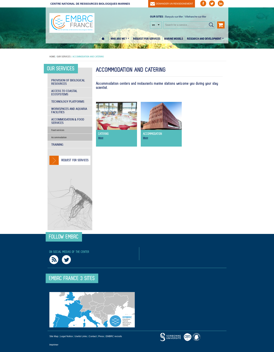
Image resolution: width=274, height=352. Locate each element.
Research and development (204, 38)
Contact (93, 336)
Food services (57, 130)
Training (57, 144)
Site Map (53, 336)
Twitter (66, 259)
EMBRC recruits (114, 336)
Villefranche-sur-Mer (195, 16)
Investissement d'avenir (197, 337)
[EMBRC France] (72, 21)
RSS (53, 259)
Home (105, 39)
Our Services (64, 56)
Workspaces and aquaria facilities (69, 110)
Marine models (173, 38)
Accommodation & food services (67, 121)
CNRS (170, 337)
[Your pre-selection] (221, 24)
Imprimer (53, 344)
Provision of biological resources (68, 82)
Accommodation (59, 137)
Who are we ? (119, 38)
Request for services (146, 38)
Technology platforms (67, 101)
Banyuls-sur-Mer (174, 16)
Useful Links (81, 336)
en (153, 25)
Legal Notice (66, 336)
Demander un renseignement (174, 3)
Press (101, 336)
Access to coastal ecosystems (64, 92)
